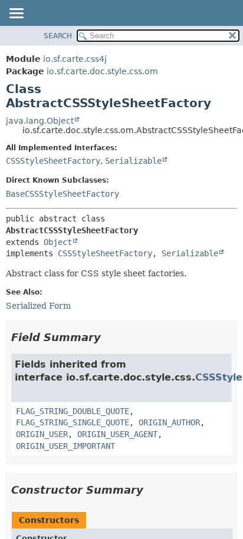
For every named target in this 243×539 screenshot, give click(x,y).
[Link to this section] (109, 337)
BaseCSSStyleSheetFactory (62, 194)
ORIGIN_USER (42, 434)
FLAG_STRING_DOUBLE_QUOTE (72, 411)
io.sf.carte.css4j (75, 59)
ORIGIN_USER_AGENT (117, 434)
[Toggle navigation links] (16, 14)
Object (58, 242)
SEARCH (58, 36)
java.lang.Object (40, 120)
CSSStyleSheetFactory (53, 161)
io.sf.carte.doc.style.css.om (102, 71)
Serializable (133, 161)
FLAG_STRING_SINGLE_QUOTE (72, 422)
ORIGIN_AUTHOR (169, 422)
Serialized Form (38, 305)
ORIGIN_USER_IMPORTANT (65, 446)
